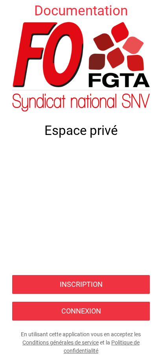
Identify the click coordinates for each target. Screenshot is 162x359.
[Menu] (11, 11)
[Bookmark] (151, 11)
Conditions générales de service (60, 342)
